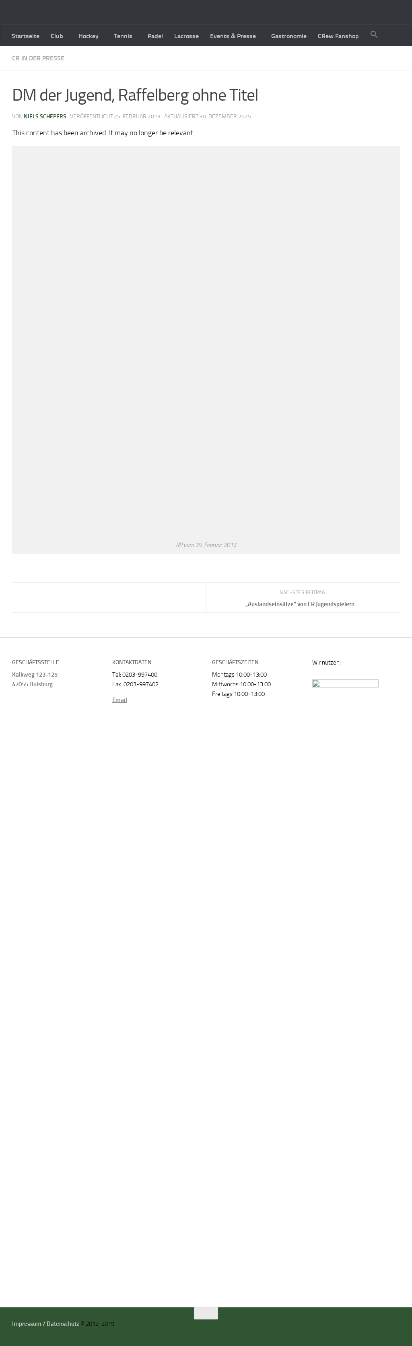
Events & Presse (233, 36)
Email (119, 700)
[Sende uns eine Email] (385, 1326)
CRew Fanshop (338, 36)
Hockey (88, 36)
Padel (155, 36)
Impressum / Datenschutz (45, 1323)
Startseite (25, 36)
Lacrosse (186, 36)
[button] (374, 35)
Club (57, 36)
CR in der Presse (38, 58)
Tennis (123, 36)
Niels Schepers (45, 116)
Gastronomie (289, 36)
